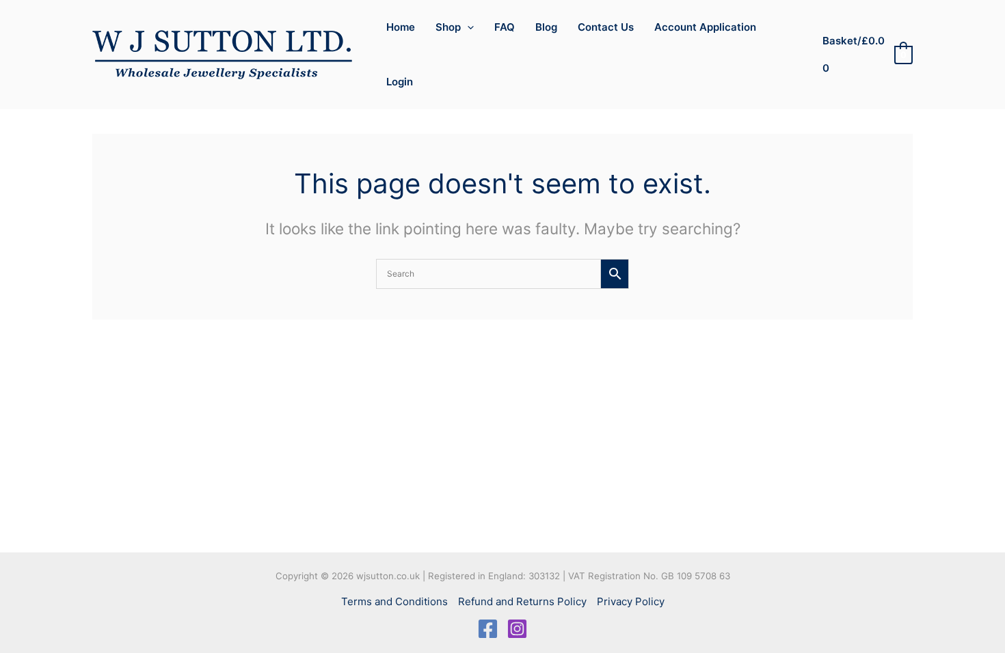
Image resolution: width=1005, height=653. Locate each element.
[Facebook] (487, 628)
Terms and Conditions (394, 601)
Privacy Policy (631, 601)
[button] (467, 27)
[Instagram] (517, 628)
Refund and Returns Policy (522, 601)
